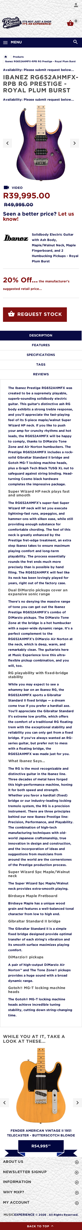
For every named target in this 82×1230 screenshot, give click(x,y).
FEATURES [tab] (41, 345)
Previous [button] (7, 143)
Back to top (38, 1226)
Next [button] (74, 143)
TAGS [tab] (40, 364)
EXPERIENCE (19, 1215)
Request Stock (39, 314)
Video (17, 187)
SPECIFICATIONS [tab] (41, 355)
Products (18, 57)
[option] (41, 143)
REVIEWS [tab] (41, 374)
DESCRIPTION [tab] (40, 335)
